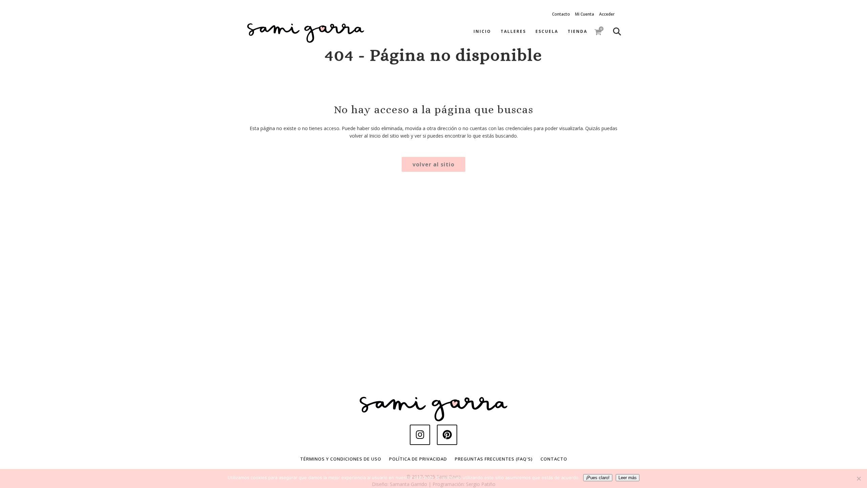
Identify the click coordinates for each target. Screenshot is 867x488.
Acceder (607, 14)
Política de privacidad (418, 459)
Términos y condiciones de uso (340, 459)
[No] (858, 478)
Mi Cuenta (584, 14)
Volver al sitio (433, 164)
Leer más (627, 477)
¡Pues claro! (598, 477)
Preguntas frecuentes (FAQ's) (494, 459)
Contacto (561, 14)
